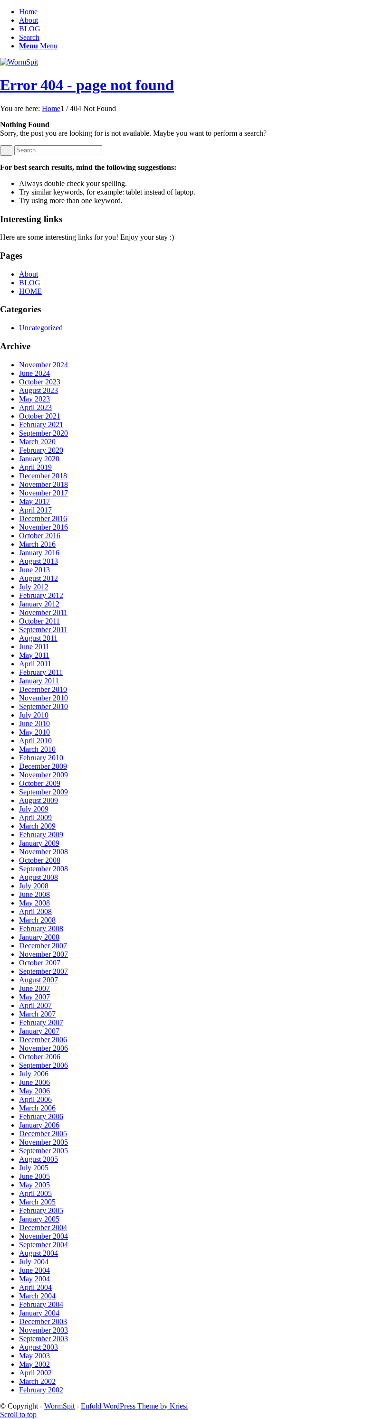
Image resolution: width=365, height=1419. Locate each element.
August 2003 (38, 1347)
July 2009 (33, 809)
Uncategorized (41, 328)
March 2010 (37, 749)
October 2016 (39, 536)
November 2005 (43, 1142)
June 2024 (34, 373)
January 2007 (39, 1031)
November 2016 (43, 527)
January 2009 (39, 843)
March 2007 (37, 1014)
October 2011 (39, 621)
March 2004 (37, 1296)
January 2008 (39, 937)
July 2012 (33, 587)
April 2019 (35, 467)
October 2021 (39, 416)
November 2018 (43, 484)
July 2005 (33, 1168)
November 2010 (43, 698)
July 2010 (33, 715)
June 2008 (34, 894)
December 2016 (43, 518)
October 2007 (39, 963)
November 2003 (43, 1330)
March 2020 (37, 442)
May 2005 (34, 1185)
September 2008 (43, 869)
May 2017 (34, 501)
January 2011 (39, 681)
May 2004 (34, 1279)
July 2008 (33, 886)
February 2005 (41, 1210)
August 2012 (38, 578)
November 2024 (43, 365)
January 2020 (39, 459)
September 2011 (43, 629)
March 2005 (37, 1202)
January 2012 (39, 604)
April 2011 (35, 664)
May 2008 (34, 903)
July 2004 (33, 1262)
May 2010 (34, 732)
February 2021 (41, 424)
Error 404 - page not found (87, 84)
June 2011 (34, 647)
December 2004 (43, 1227)
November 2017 (43, 493)
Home (28, 12)
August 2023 (38, 390)
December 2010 (43, 689)
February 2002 (41, 1390)
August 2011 (38, 638)
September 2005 (43, 1151)
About (28, 20)
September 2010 (43, 706)
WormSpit (59, 1406)
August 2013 (38, 561)
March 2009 (37, 826)
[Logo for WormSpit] (19, 62)
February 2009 (41, 835)
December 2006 (43, 1040)
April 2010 (35, 741)
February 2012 (41, 595)
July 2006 (33, 1074)
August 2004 (38, 1253)
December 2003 (43, 1321)
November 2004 (43, 1236)
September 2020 (43, 433)
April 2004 (35, 1287)
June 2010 (34, 723)
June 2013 (34, 570)
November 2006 (43, 1048)
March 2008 (37, 920)
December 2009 (43, 766)
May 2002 (34, 1364)
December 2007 (43, 946)
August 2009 (38, 800)
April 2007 (35, 1005)
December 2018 (43, 476)
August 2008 (38, 877)
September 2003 (43, 1339)
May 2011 (34, 655)
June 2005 (34, 1176)
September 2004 (43, 1245)
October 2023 (39, 382)
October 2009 (39, 783)
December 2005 (43, 1134)
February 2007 (41, 1022)
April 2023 (35, 407)
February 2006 (41, 1116)
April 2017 (35, 510)
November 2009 (43, 775)
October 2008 (39, 860)
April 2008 (35, 911)
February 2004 (41, 1304)
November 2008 (43, 852)
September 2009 (43, 792)
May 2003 (34, 1356)
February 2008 (41, 928)
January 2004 (39, 1313)
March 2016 (37, 544)
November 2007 (43, 954)
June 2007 (34, 988)
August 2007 (38, 980)
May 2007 (34, 997)
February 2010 (41, 758)
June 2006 (34, 1082)
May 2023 (34, 399)
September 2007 (43, 971)
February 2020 (41, 450)
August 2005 (38, 1159)
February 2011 (41, 672)
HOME (30, 291)
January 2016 (39, 553)
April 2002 (35, 1373)
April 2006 (35, 1099)
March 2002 (37, 1381)
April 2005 (35, 1193)
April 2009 (35, 817)
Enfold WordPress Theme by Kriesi (134, 1406)
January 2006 (39, 1125)
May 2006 (34, 1091)
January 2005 (39, 1219)
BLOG (29, 29)
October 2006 (39, 1057)
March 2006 (37, 1108)
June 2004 (34, 1270)
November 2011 (43, 612)
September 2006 (43, 1065)
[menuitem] (192, 37)
